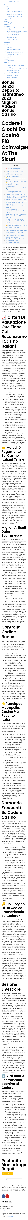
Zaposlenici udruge (12, 39)
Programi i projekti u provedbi (15, 14)
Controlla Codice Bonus (12, 176)
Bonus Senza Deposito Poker (13, 191)
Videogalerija (10, 23)
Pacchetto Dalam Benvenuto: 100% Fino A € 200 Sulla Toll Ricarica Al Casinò (16, 197)
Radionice (6, 19)
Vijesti (8, 8)
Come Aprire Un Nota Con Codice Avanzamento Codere (15, 236)
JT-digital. (11, 1216)
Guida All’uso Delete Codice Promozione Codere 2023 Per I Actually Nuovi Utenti (17, 200)
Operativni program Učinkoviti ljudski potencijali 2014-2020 (17, 32)
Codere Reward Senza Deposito (14, 219)
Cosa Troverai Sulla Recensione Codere (16, 214)
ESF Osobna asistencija (13, 34)
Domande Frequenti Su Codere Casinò (16, 181)
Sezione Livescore (10, 186)
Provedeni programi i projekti (14, 16)
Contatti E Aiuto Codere (12, 229)
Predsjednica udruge (12, 38)
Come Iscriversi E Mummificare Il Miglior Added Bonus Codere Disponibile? (16, 231)
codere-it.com (17, 1147)
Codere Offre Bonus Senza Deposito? (16, 194)
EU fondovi (7, 26)
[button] (14, 41)
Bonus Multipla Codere (12, 240)
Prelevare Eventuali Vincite (13, 242)
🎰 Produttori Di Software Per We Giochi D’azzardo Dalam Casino (16, 226)
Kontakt (6, 36)
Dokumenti (7, 24)
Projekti (6, 13)
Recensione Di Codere (12, 193)
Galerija (6, 21)
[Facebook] (3, 1196)
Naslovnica (7, 5)
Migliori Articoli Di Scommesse (14, 175)
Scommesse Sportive (11, 209)
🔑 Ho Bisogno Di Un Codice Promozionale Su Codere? (13, 183)
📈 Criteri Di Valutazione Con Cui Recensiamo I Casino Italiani (14, 169)
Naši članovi (10, 10)
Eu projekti (10, 18)
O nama (6, 6)
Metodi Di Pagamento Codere (14, 224)
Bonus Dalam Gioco (11, 234)
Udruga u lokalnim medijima (14, 11)
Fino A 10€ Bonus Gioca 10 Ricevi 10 (15, 239)
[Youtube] (7, 1196)
